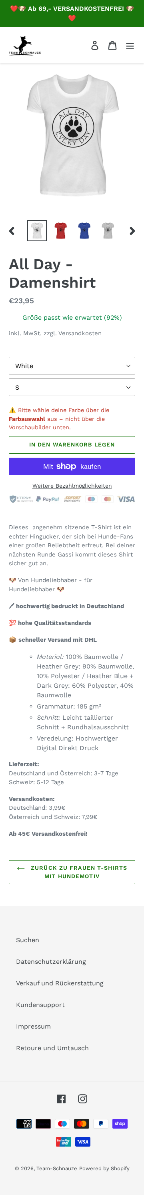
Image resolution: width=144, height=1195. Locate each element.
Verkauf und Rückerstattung (60, 983)
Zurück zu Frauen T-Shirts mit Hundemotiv (78, 872)
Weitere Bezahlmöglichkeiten (72, 485)
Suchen (27, 940)
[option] (37, 231)
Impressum (33, 1026)
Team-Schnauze (56, 1168)
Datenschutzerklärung (51, 961)
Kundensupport (40, 1005)
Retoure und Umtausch (52, 1048)
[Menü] (130, 45)
